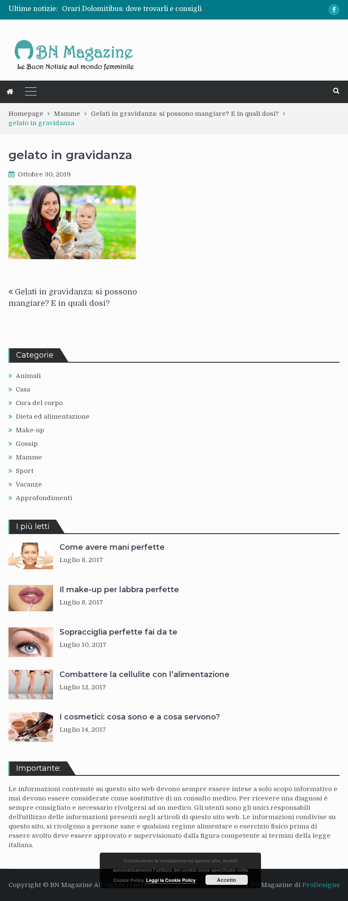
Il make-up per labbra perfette (119, 589)
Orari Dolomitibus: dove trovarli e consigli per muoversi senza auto (174, 9)
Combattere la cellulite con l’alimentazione (144, 674)
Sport (25, 471)
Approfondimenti (44, 498)
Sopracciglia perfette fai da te (118, 632)
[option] (134, 9)
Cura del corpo (39, 403)
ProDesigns (321, 885)
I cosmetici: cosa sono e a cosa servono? (139, 717)
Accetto (226, 880)
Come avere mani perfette (112, 547)
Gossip (27, 444)
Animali (28, 376)
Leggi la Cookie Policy (171, 880)
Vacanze (29, 484)
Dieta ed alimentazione (53, 416)
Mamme (29, 457)
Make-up (30, 430)
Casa (23, 389)
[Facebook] (334, 9)
